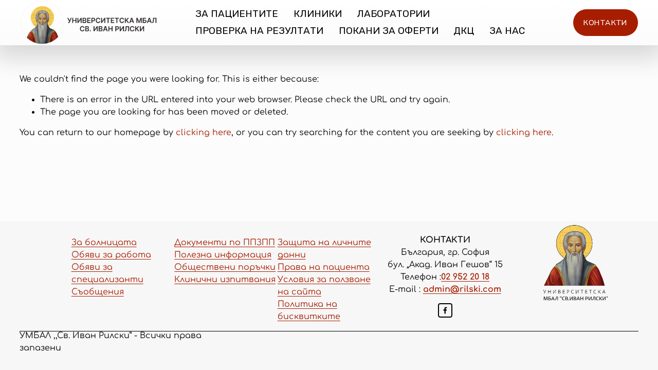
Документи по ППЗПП (224, 242)
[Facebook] (445, 310)
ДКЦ (463, 30)
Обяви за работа (111, 255)
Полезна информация (222, 255)
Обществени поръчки (225, 267)
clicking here (203, 132)
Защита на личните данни (324, 249)
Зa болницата (104, 242)
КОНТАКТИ (605, 22)
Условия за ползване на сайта (324, 286)
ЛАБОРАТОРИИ (393, 14)
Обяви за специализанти (107, 273)
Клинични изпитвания (225, 279)
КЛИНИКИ (318, 14)
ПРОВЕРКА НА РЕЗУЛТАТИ (259, 30)
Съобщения (97, 292)
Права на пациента (324, 267)
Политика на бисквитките (309, 310)
